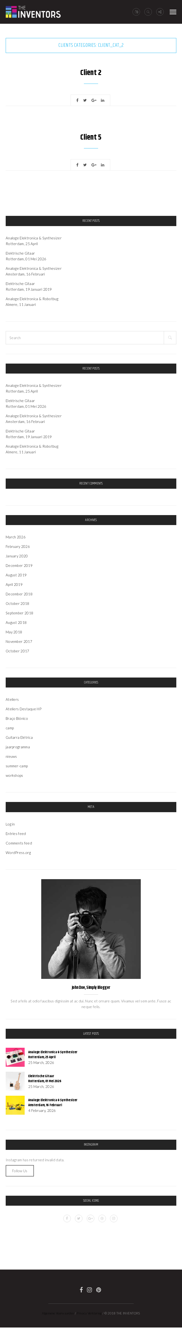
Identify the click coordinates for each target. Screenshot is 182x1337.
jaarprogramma (18, 747)
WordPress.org (18, 852)
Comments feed (19, 843)
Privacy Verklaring (89, 1313)
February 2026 (18, 546)
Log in (10, 824)
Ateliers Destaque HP (23, 709)
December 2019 (19, 565)
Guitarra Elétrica (19, 737)
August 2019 (16, 575)
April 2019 (14, 584)
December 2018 (19, 594)
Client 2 (91, 73)
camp (10, 728)
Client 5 (91, 137)
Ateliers (12, 699)
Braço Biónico (17, 718)
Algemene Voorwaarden (58, 1313)
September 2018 (19, 613)
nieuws (11, 756)
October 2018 (17, 603)
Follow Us (19, 1171)
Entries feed (16, 833)
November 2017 (19, 641)
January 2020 (17, 556)
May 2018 (14, 632)
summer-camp (17, 766)
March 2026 (16, 537)
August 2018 (16, 622)
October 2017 (17, 651)
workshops (14, 775)
